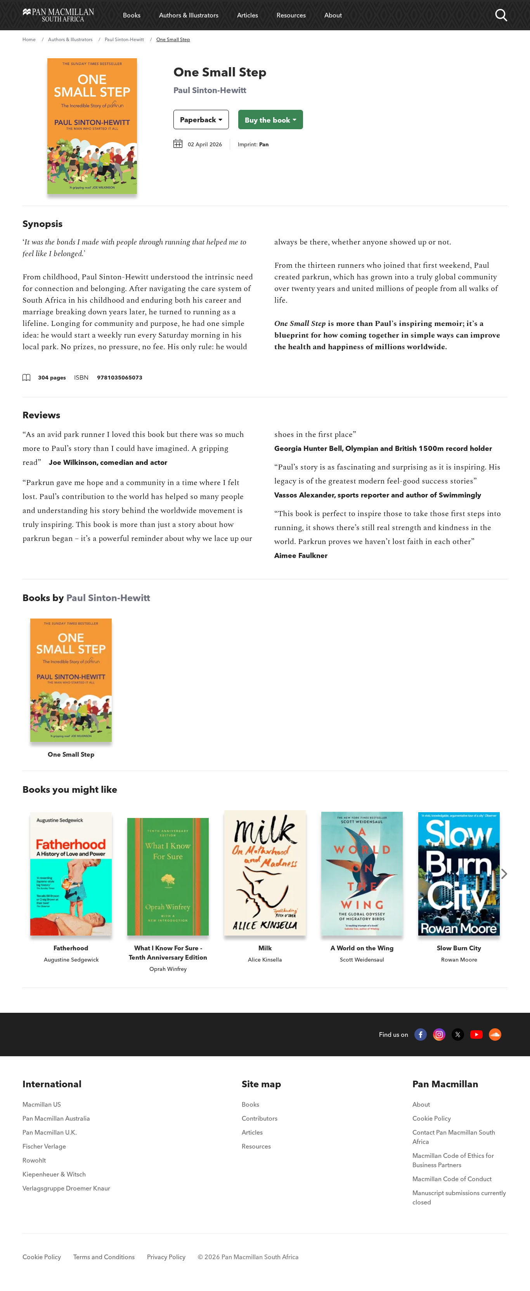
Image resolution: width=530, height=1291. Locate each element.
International (52, 1084)
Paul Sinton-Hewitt (124, 39)
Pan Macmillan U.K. (50, 1132)
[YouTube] (476, 1034)
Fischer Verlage (44, 1146)
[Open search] (501, 15)
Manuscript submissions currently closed (459, 1197)
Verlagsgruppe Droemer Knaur (66, 1188)
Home (29, 39)
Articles (247, 15)
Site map (261, 1084)
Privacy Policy (166, 1257)
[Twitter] (458, 1034)
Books (131, 15)
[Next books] (504, 873)
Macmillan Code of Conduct (452, 1179)
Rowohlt (34, 1160)
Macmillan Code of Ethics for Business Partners (453, 1160)
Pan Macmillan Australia (56, 1118)
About (333, 15)
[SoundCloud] (495, 1034)
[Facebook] (420, 1034)
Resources (291, 15)
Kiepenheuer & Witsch (54, 1174)
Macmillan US (42, 1104)
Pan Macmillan (445, 1084)
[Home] (58, 15)
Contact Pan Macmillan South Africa (453, 1136)
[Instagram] (439, 1034)
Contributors (259, 1118)
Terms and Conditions (104, 1257)
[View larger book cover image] (92, 126)
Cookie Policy (431, 1118)
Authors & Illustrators (188, 15)
